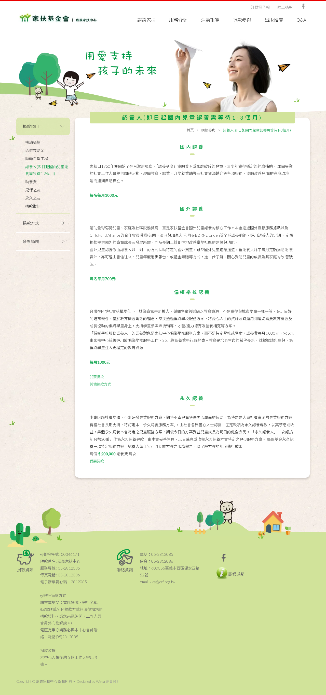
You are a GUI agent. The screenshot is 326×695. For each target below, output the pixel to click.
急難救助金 (34, 150)
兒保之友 (32, 190)
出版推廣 (274, 20)
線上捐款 (285, 7)
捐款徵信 (32, 206)
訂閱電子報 (260, 7)
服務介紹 (178, 20)
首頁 (190, 130)
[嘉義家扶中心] (58, 18)
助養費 (31, 181)
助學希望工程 (36, 158)
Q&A (301, 20)
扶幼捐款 (32, 142)
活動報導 (210, 20)
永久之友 (32, 198)
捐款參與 (242, 20)
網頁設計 (113, 681)
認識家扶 (146, 20)
